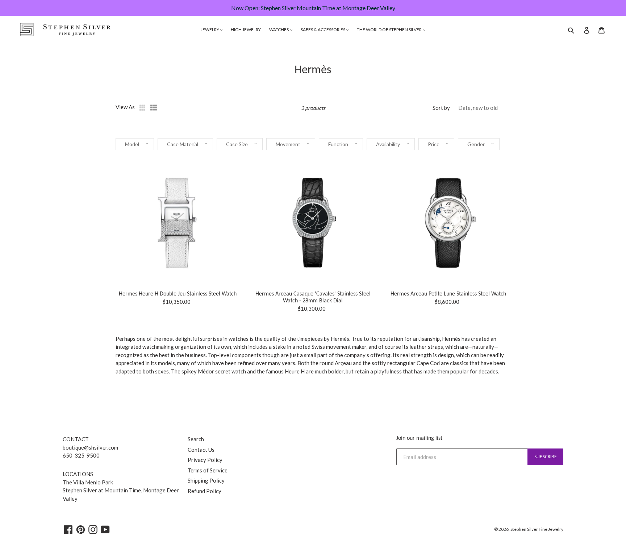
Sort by (441, 107)
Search (196, 439)
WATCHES (279, 29)
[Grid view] (143, 107)
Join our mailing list (419, 438)
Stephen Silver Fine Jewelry (536, 529)
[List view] (154, 107)
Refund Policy (204, 491)
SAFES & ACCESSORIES (323, 29)
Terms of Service (208, 470)
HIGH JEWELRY (246, 29)
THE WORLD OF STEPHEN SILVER (389, 29)
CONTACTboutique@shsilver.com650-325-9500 (90, 447)
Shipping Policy (206, 480)
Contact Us (201, 449)
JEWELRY (210, 29)
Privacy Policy (205, 459)
